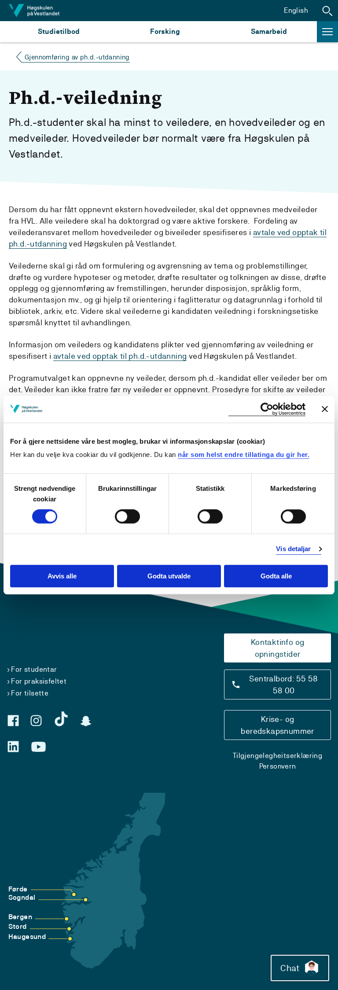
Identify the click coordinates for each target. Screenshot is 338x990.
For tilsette (29, 693)
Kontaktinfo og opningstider (278, 648)
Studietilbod (59, 31)
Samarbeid (269, 31)
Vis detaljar (293, 549)
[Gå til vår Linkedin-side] (13, 746)
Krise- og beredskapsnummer (277, 725)
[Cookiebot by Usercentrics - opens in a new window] (266, 409)
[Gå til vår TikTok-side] (61, 719)
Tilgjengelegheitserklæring (277, 755)
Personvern (277, 766)
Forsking (165, 31)
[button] (327, 10)
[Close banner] (325, 409)
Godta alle (276, 576)
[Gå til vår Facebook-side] (13, 720)
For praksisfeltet (38, 681)
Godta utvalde (169, 576)
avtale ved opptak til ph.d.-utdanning (120, 356)
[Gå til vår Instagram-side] (36, 720)
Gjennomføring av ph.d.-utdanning (77, 57)
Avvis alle (62, 576)
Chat (289, 968)
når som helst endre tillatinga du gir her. (243, 454)
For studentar (34, 669)
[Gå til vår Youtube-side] (38, 747)
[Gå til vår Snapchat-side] (86, 721)
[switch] (127, 517)
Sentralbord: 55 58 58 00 (283, 684)
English (296, 10)
